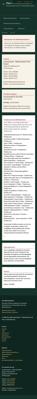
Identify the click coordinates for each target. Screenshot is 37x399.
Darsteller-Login (28, 1)
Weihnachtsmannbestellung (10, 352)
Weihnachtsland (6, 354)
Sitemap (4, 339)
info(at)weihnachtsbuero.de (14, 388)
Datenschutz (5, 333)
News (3, 358)
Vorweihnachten (6, 350)
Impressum (5, 335)
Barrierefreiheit (6, 337)
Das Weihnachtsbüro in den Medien (12, 360)
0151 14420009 (11, 379)
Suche (4, 341)
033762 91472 (11, 381)
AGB (3, 331)
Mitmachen (5, 356)
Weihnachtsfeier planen (9, 310)
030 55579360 (11, 383)
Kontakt (19, 1)
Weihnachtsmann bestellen (10, 312)
